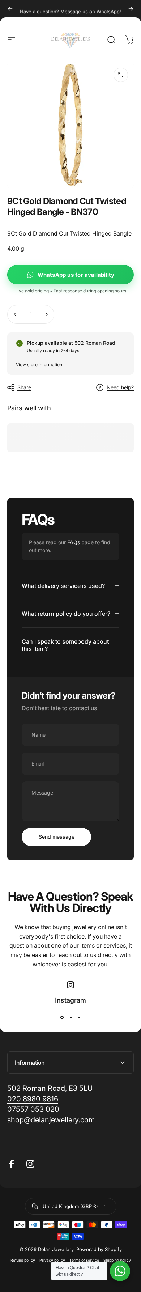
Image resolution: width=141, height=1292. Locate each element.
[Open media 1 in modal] (121, 75)
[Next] (131, 8)
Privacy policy (52, 1260)
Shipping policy (117, 1260)
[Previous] (10, 8)
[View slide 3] (79, 1017)
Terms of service (84, 1260)
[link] (51, 1119)
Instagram (70, 1000)
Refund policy (22, 1260)
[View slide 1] (61, 1017)
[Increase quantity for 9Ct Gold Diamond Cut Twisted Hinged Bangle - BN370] (46, 314)
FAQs (73, 542)
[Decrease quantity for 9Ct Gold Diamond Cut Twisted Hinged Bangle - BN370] (15, 314)
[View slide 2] (70, 1017)
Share (24, 387)
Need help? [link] (120, 387)
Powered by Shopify (99, 1249)
